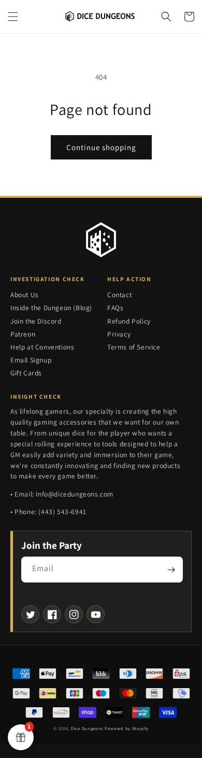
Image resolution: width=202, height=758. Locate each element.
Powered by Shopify (127, 728)
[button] (13, 16)
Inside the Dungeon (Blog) (51, 307)
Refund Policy (129, 321)
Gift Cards (26, 372)
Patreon (22, 334)
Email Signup (30, 360)
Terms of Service (134, 347)
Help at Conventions (42, 347)
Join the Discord (36, 321)
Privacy (119, 334)
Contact (119, 294)
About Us (24, 294)
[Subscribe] (171, 569)
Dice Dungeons (87, 728)
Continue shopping (101, 147)
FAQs (115, 307)
